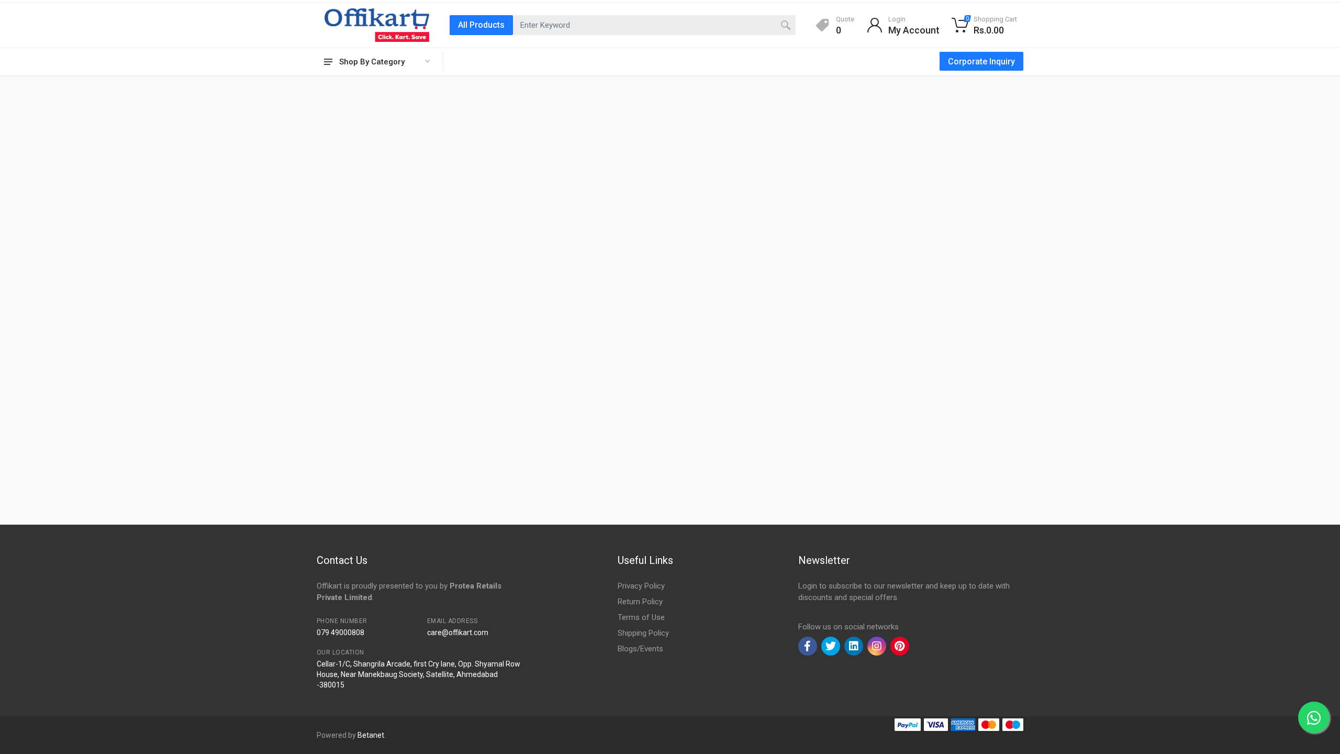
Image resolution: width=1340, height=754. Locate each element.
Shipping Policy (643, 633)
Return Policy (640, 601)
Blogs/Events (640, 648)
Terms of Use (641, 617)
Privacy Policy (641, 586)
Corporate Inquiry (981, 61)
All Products (481, 25)
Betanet (371, 735)
